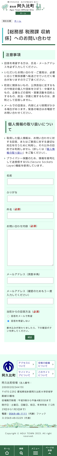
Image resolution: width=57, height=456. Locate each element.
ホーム (17, 21)
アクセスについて (24, 364)
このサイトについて (44, 373)
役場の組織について (44, 364)
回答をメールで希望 (21, 316)
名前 (9, 175)
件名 (9, 209)
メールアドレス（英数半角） (24, 274)
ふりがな (12, 192)
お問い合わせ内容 (17, 226)
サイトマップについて (24, 373)
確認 (30, 337)
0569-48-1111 (18, 414)
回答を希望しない (20, 321)
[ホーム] (23, 9)
